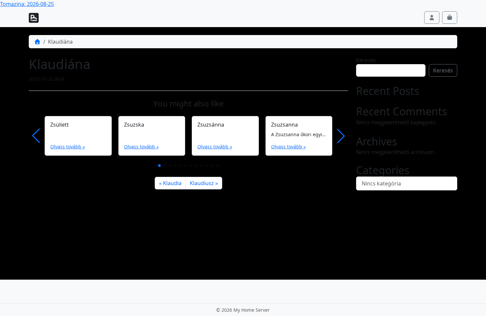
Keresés (366, 60)
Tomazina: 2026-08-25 (27, 4)
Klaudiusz (202, 183)
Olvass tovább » (67, 146)
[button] (159, 165)
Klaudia (172, 183)
